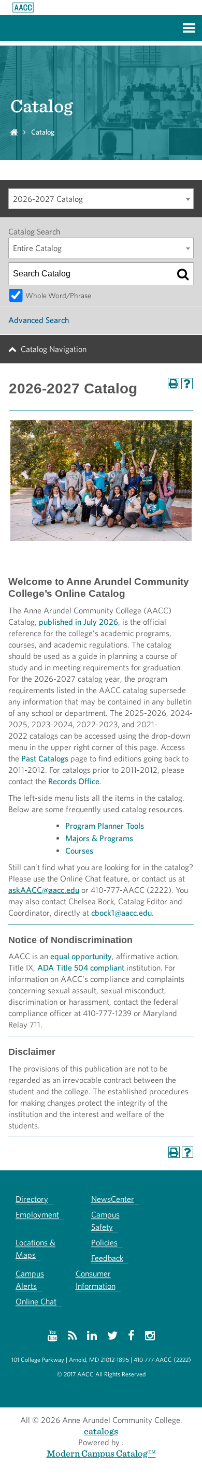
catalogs (101, 1431)
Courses (79, 851)
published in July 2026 (78, 622)
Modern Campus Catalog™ (101, 1453)
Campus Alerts (30, 1280)
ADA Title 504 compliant (80, 968)
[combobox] (101, 198)
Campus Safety (105, 1221)
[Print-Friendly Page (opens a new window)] (173, 383)
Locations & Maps (35, 1249)
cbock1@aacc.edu (121, 913)
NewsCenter (112, 1199)
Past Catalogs (44, 758)
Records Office (73, 781)
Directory (32, 1199)
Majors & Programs (99, 838)
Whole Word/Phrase (58, 295)
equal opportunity (81, 956)
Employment (37, 1215)
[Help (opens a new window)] (187, 383)
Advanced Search (38, 320)
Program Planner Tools (104, 826)
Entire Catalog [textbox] (37, 248)
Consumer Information (96, 1280)
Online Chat (36, 1301)
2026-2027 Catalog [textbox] (48, 199)
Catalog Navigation (53, 349)
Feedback (107, 1258)
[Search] (183, 273)
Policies (104, 1242)
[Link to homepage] (23, 7)
